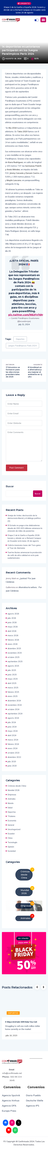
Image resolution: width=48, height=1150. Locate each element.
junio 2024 (12, 727)
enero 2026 (13, 644)
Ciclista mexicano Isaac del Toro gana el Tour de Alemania (24, 546)
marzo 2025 (13, 687)
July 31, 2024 (24, 324)
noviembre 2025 (15, 653)
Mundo (11, 803)
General (11, 825)
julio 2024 (12, 722)
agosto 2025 (13, 666)
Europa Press (9, 1110)
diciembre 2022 (14, 757)
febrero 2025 (13, 692)
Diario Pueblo (33, 1095)
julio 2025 (12, 670)
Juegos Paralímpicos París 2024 (22, 345)
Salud (10, 807)
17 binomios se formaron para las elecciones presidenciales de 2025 (13, 372)
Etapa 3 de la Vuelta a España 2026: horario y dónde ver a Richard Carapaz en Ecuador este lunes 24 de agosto (24, 10)
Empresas (12, 794)
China (10, 838)
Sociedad (12, 851)
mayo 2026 (13, 626)
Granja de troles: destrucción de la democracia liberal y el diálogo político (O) (24, 518)
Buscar (10, 486)
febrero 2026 (13, 640)
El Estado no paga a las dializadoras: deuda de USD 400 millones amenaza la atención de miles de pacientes (25, 528)
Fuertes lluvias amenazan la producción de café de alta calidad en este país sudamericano (25, 555)
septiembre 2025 (15, 661)
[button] (43, 19)
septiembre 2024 (15, 713)
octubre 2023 (13, 753)
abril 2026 (12, 631)
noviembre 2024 (15, 705)
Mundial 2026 (13, 790)
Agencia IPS (32, 1105)
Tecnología (12, 842)
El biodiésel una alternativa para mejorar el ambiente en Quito (35, 372)
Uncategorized (14, 829)
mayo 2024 (13, 731)
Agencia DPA (9, 1105)
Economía (12, 820)
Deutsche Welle (34, 1100)
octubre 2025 (13, 657)
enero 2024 (13, 748)
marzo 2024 (13, 740)
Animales (11, 799)
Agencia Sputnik (11, 1095)
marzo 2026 (13, 635)
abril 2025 (12, 683)
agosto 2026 (13, 613)
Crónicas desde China (17, 786)
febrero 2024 (13, 744)
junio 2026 (12, 622)
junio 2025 (12, 674)
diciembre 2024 (14, 700)
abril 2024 (12, 735)
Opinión (11, 847)
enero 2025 (13, 696)
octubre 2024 (13, 709)
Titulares (11, 816)
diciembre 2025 (14, 648)
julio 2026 (12, 618)
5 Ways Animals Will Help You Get (21, 1022)
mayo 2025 (13, 679)
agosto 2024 (13, 718)
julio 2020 (12, 761)
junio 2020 (12, 766)
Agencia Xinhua (10, 1100)
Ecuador (11, 833)
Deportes (20, 339)
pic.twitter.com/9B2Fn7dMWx (28, 314)
